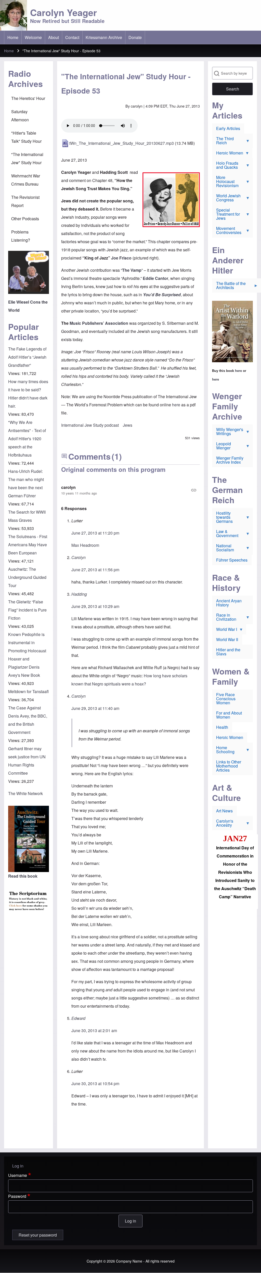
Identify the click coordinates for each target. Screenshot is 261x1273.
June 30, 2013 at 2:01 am (94, 1030)
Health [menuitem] (222, 727)
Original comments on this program (113, 469)
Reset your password (38, 1235)
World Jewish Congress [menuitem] (226, 199)
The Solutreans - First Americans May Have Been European (27, 545)
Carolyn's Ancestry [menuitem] (222, 824)
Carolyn (78, 557)
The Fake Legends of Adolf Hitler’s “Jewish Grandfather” (27, 357)
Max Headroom (85, 545)
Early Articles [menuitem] (228, 128)
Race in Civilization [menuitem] (224, 618)
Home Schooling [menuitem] (223, 751)
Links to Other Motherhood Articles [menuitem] (228, 766)
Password (17, 1196)
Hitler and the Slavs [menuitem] (228, 652)
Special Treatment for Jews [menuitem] (226, 215)
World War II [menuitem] (227, 639)
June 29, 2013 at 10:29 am (95, 606)
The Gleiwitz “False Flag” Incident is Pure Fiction (27, 610)
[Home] (13, 15)
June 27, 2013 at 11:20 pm (95, 533)
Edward (78, 1018)
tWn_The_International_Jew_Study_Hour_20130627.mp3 (121, 143)
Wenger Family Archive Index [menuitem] (229, 460)
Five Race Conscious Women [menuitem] (226, 699)
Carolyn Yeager (63, 12)
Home (9, 50)
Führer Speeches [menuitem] (231, 560)
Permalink (130, 490)
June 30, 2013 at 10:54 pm (95, 1083)
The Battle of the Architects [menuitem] (229, 286)
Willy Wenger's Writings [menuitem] (227, 432)
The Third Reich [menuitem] (223, 142)
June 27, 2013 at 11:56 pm (95, 570)
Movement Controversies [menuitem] (226, 231)
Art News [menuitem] (224, 811)
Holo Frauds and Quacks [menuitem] (225, 166)
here (176, 405)
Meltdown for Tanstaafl (28, 691)
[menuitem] (12, 37)
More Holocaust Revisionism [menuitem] (225, 182)
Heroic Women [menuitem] (227, 154)
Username (17, 1175)
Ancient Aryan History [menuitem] (229, 603)
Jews (127, 425)
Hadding (79, 594)
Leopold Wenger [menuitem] (221, 447)
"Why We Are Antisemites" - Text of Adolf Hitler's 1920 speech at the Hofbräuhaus (27, 438)
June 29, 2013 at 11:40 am (95, 708)
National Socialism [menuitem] (223, 549)
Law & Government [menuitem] (225, 534)
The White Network (25, 793)
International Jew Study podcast (90, 425)
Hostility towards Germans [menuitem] (222, 518)
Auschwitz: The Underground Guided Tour (27, 577)
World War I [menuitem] (224, 630)
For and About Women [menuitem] (229, 715)
